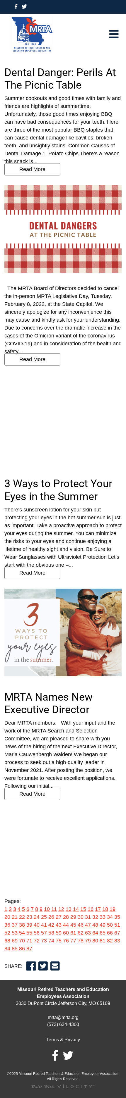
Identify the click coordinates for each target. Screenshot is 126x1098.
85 (15, 949)
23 (29, 917)
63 (88, 933)
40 (37, 925)
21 (15, 917)
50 (110, 925)
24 (37, 917)
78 (81, 941)
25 (44, 917)
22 (22, 917)
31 (88, 917)
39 (29, 925)
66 (110, 933)
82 (110, 941)
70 (22, 941)
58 (51, 933)
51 (117, 925)
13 (68, 909)
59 (59, 933)
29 (73, 917)
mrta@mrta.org (63, 1017)
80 (95, 941)
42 (51, 925)
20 (7, 917)
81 (102, 941)
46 (81, 925)
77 (73, 941)
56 (37, 933)
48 (95, 925)
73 (44, 941)
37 (15, 925)
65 (102, 933)
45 (73, 925)
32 (95, 917)
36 (7, 925)
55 (29, 933)
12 (61, 909)
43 (59, 925)
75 (59, 941)
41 (44, 925)
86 (22, 949)
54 (22, 933)
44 (66, 925)
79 (88, 941)
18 (105, 909)
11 (54, 909)
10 (47, 909)
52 (7, 933)
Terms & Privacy (63, 1039)
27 (59, 917)
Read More (32, 169)
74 (51, 941)
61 (73, 933)
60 (66, 933)
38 (22, 925)
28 (66, 917)
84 (7, 949)
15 (83, 909)
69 (15, 941)
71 (29, 941)
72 (37, 941)
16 (90, 909)
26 (51, 917)
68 (7, 941)
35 (117, 917)
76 (66, 941)
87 (29, 949)
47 (88, 925)
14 (76, 909)
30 (81, 917)
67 (117, 933)
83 (117, 941)
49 (102, 925)
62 (81, 933)
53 (15, 933)
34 (110, 917)
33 (102, 917)
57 (44, 933)
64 (95, 933)
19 (112, 909)
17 (98, 909)
